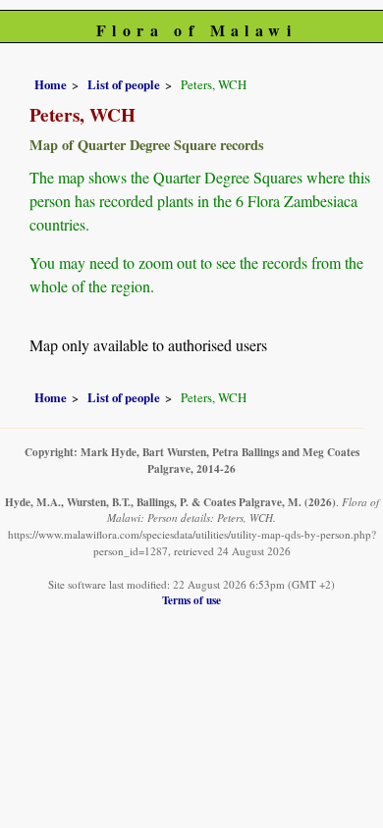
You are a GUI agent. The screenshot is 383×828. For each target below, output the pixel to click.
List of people (123, 84)
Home (50, 84)
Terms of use (191, 600)
